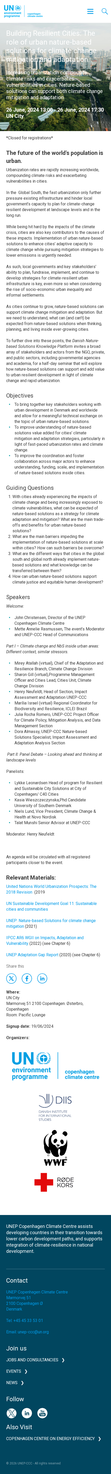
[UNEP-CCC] (23, 11)
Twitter (11, 978)
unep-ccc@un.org (33, 1331)
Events (13, 1371)
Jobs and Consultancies (32, 1359)
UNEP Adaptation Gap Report (32, 954)
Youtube (42, 1413)
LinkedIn (27, 1413)
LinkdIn (42, 978)
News (12, 1382)
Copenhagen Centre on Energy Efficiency (50, 1438)
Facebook (27, 978)
